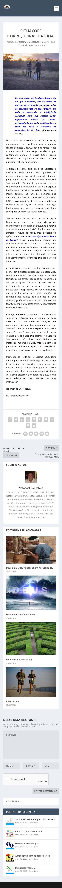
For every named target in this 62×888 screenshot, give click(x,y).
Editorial (23, 45)
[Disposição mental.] (10, 870)
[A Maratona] (31, 682)
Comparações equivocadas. (29, 831)
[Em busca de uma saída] (31, 638)
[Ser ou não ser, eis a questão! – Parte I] (10, 821)
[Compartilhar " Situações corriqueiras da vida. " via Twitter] (16, 419)
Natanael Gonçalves (29, 41)
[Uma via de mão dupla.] (10, 845)
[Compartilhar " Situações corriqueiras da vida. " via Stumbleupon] (52, 419)
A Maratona (12, 701)
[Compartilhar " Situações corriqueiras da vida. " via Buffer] (46, 419)
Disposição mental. (25, 867)
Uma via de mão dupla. (27, 843)
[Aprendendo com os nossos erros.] (10, 857)
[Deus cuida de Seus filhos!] (31, 593)
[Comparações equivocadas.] (10, 833)
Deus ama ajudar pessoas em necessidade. (29, 567)
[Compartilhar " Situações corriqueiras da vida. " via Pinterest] (34, 419)
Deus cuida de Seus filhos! (20, 614)
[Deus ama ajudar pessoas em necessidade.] (31, 550)
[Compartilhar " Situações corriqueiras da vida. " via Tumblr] (28, 419)
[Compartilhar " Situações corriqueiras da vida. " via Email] (28, 425)
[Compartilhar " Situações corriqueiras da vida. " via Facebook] (10, 419)
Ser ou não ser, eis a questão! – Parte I (35, 819)
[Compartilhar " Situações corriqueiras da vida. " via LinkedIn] (40, 419)
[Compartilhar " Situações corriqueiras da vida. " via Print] (34, 425)
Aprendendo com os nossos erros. (32, 855)
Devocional (33, 822)
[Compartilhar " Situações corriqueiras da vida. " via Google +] (22, 419)
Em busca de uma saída (19, 659)
